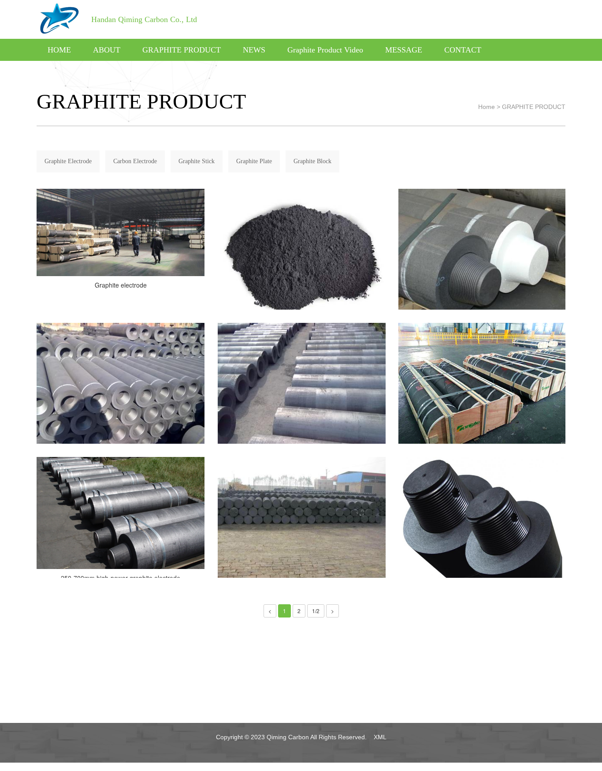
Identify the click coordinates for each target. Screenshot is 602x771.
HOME (59, 49)
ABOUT (106, 49)
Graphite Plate (254, 161)
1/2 (316, 610)
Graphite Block (312, 161)
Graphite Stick (196, 161)
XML (380, 737)
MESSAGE (403, 49)
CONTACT (462, 49)
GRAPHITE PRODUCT (181, 49)
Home (486, 106)
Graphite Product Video (325, 49)
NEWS (254, 49)
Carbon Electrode (135, 161)
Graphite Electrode (68, 161)
